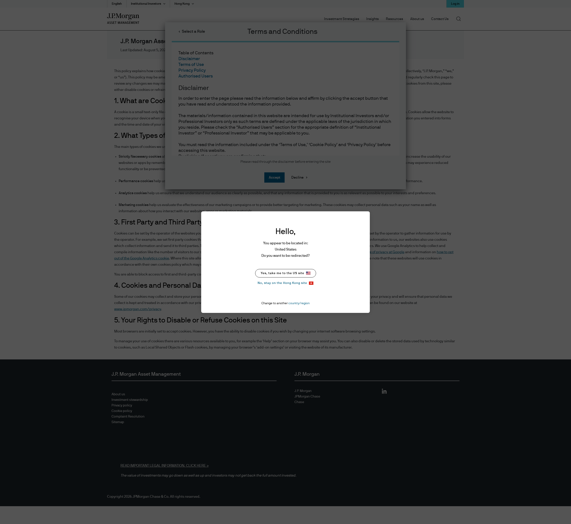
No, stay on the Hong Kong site (282, 283)
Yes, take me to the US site (282, 273)
